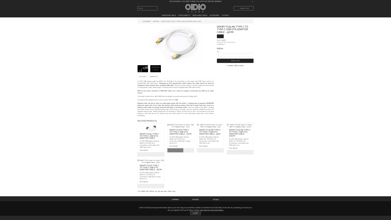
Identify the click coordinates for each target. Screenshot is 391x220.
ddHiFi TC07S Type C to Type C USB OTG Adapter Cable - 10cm (180, 132)
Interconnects (184, 15)
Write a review (239, 65)
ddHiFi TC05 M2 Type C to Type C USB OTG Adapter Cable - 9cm (210, 132)
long (173, 191)
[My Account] (251, 1)
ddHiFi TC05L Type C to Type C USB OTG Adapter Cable (149, 136)
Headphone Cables (169, 15)
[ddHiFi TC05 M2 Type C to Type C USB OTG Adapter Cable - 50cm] (175, 44)
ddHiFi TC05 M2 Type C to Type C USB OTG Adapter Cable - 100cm (239, 133)
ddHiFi (223, 40)
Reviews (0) (154, 76)
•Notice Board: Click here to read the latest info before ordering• (195, 1)
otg (159, 191)
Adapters (156, 21)
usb (162, 191)
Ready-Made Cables (200, 15)
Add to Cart (235, 61)
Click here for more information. (212, 210)
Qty (218, 51)
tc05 (147, 191)
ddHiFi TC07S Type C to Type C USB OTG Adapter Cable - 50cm (151, 167)
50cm (170, 191)
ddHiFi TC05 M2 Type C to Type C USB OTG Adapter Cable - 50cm (181, 21)
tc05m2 (151, 191)
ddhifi (143, 191)
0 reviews (230, 65)
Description (143, 76)
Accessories (214, 15)
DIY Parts (225, 15)
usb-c (165, 191)
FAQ (176, 100)
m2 (156, 191)
